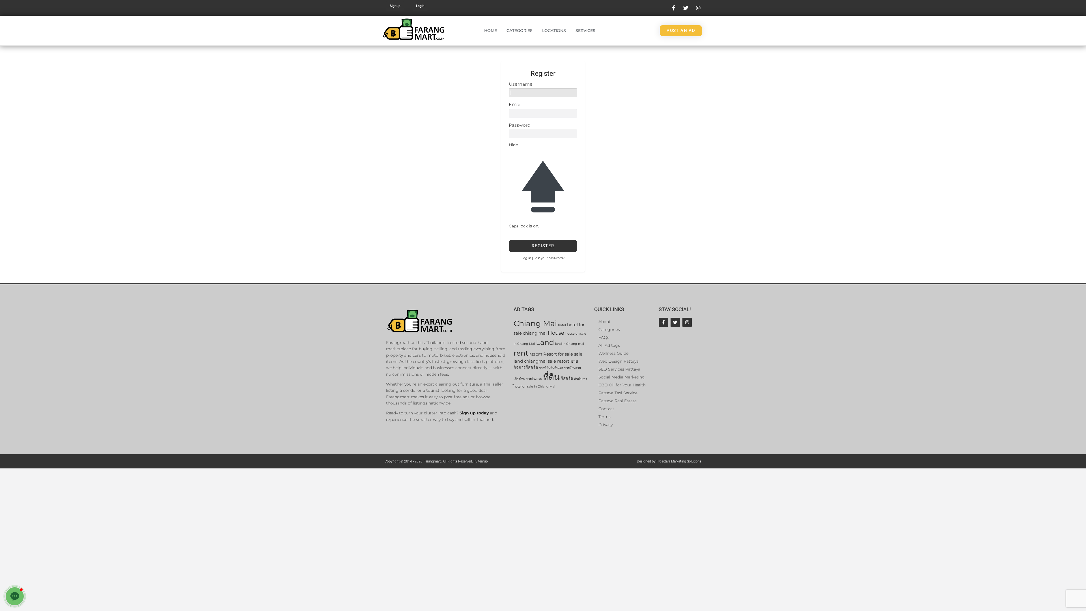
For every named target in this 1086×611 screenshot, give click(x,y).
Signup (395, 6)
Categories (520, 30)
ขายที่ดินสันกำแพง (551, 368)
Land (545, 342)
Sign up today (474, 413)
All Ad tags (609, 345)
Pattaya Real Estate (617, 400)
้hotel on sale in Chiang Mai (534, 386)
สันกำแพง (580, 379)
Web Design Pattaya (618, 361)
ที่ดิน (551, 377)
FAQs (603, 337)
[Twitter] (675, 322)
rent (521, 352)
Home (490, 30)
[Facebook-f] (663, 322)
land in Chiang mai (569, 344)
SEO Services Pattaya (619, 369)
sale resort (558, 361)
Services (585, 30)
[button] (15, 596)
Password (520, 125)
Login (420, 6)
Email (515, 104)
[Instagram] (687, 322)
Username (521, 84)
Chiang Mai (535, 323)
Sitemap (481, 461)
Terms (604, 416)
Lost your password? (549, 258)
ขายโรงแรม (534, 379)
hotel (562, 325)
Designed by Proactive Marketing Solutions (669, 461)
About (604, 321)
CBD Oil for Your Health (622, 385)
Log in (526, 258)
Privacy (605, 424)
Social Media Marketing (621, 377)
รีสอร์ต (567, 378)
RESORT (535, 354)
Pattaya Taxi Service (617, 392)
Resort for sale (558, 354)
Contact (606, 408)
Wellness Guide (613, 353)
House (556, 333)
